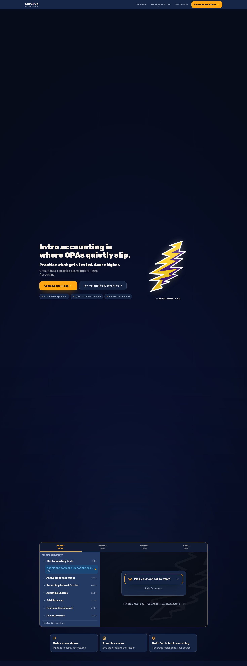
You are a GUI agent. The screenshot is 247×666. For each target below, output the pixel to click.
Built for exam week (118, 296)
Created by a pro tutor (54, 296)
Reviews (141, 4)
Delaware (133, 603)
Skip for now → (154, 588)
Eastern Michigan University (182, 603)
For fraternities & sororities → (103, 285)
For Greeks (181, 4)
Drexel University (152, 603)
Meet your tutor (160, 4)
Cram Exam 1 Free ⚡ (207, 4)
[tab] (61, 547)
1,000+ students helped (87, 296)
